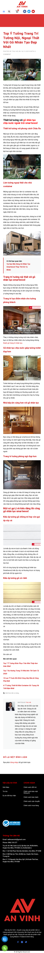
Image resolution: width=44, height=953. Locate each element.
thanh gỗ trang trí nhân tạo (12, 343)
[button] (3, 11)
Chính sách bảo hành (31, 797)
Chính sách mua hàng (31, 805)
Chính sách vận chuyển (32, 801)
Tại (8, 264)
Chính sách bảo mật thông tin (31, 792)
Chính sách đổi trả (30, 787)
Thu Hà (15, 51)
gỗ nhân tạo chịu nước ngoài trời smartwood (20, 122)
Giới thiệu (6, 787)
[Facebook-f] (18, 942)
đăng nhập (14, 762)
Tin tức (5, 791)
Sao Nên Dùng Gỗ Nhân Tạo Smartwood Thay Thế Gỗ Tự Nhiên (18, 267)
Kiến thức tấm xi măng (12, 693)
